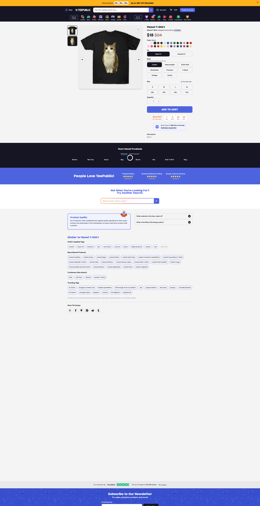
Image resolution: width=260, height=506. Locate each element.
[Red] (191, 43)
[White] (148, 43)
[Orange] (158, 46)
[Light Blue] (165, 43)
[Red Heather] (184, 46)
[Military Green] (181, 43)
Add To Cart (169, 109)
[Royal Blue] (168, 43)
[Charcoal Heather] (158, 43)
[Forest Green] (178, 43)
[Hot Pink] (152, 46)
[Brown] (155, 46)
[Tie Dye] (191, 46)
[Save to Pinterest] (87, 310)
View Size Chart (186, 81)
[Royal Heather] (181, 46)
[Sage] (184, 43)
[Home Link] (82, 10)
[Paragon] (174, 46)
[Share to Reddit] (92, 310)
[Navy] (161, 43)
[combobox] (121, 10)
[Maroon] (187, 43)
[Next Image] (138, 59)
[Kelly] (174, 43)
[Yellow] (161, 46)
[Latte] (168, 46)
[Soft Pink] (148, 46)
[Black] (155, 43)
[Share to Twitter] (70, 310)
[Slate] (171, 43)
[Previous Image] (82, 59)
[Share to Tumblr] (98, 310)
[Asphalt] (187, 46)
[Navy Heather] (178, 46)
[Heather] (152, 43)
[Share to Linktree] (81, 310)
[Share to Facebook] (75, 310)
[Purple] (171, 46)
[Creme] (165, 46)
